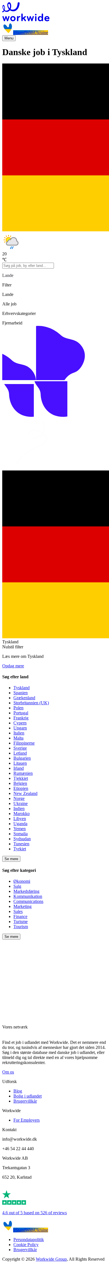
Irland (18, 768)
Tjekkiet (20, 778)
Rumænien (23, 773)
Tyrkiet (19, 848)
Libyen (19, 818)
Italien (18, 733)
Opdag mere (13, 665)
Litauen (20, 763)
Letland (20, 753)
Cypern (20, 723)
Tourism (20, 926)
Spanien (20, 692)
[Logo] (54, 12)
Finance (20, 916)
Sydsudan (22, 838)
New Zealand (25, 793)
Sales (18, 911)
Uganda (20, 823)
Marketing (22, 906)
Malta (18, 738)
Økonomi (21, 881)
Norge (19, 798)
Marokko (21, 813)
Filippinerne (24, 743)
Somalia (20, 833)
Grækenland (24, 697)
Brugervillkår (25, 1101)
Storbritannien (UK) (31, 702)
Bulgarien (22, 758)
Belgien (20, 783)
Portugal (20, 712)
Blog (17, 1091)
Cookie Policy (26, 1244)
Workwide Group (51, 1259)
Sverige (20, 748)
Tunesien (21, 843)
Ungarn (20, 728)
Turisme (20, 921)
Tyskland (21, 687)
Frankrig (21, 717)
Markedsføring (26, 891)
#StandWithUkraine (30, 32)
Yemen (19, 828)
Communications (28, 901)
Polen (18, 707)
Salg (17, 886)
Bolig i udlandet (27, 1096)
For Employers (26, 1120)
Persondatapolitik (28, 1239)
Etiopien (20, 788)
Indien (19, 808)
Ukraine (20, 803)
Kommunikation (27, 896)
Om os (8, 1072)
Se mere (11, 859)
